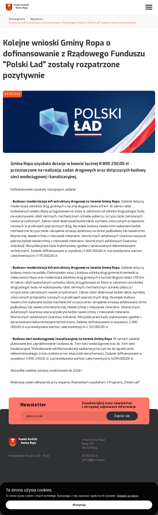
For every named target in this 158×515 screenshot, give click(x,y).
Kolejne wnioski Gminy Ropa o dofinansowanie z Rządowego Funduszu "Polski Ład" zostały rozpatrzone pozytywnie (72, 22)
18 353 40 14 (90, 456)
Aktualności (36, 19)
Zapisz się (122, 416)
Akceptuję (79, 504)
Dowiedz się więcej (127, 495)
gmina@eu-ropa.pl (93, 460)
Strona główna (17, 19)
